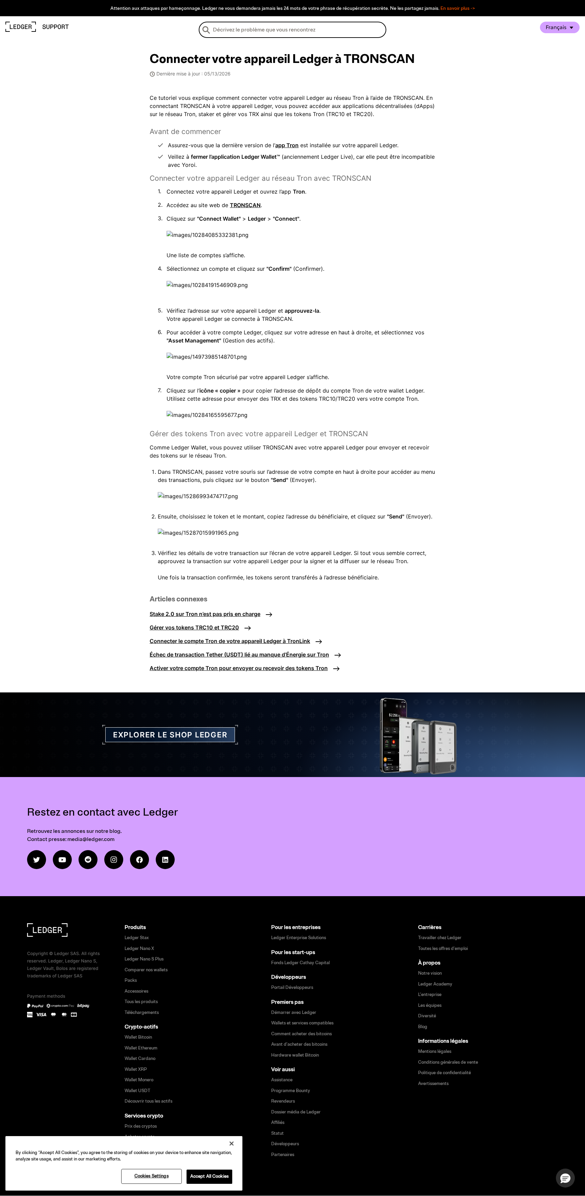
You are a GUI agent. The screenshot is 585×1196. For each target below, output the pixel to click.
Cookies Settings (151, 1176)
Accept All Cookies (209, 1176)
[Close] (231, 1143)
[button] (565, 1178)
